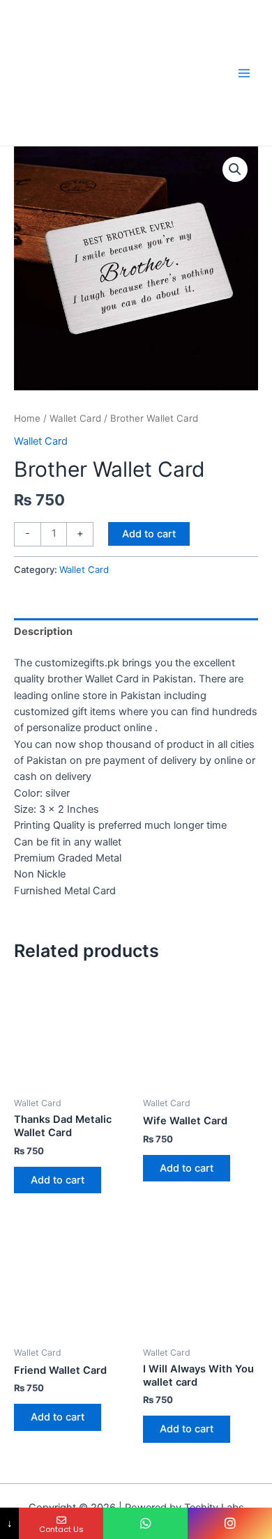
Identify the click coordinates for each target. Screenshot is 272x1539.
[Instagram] (230, 1523)
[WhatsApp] (145, 1523)
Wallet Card (75, 418)
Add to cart (149, 534)
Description (43, 631)
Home (27, 418)
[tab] (136, 631)
